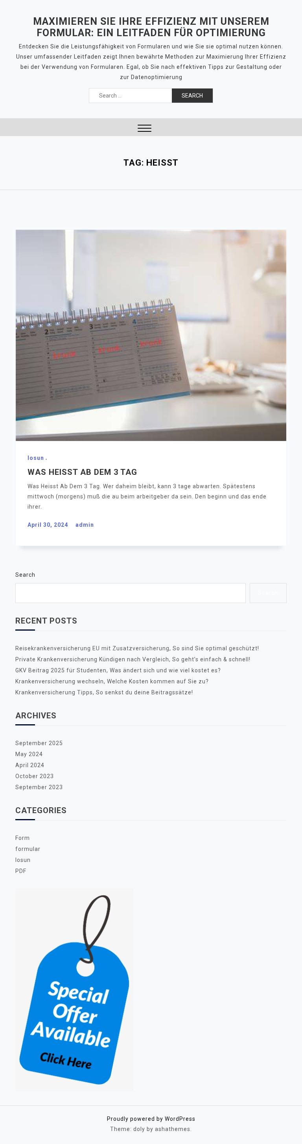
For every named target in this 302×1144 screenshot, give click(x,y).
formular (28, 849)
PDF (20, 871)
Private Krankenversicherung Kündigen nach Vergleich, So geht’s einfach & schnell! (132, 659)
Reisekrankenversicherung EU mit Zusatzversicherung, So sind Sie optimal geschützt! (137, 648)
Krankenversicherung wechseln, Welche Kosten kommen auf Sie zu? (112, 681)
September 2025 (39, 743)
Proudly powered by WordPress (151, 1119)
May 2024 (29, 754)
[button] (144, 129)
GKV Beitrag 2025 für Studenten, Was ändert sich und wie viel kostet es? (118, 670)
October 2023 (34, 776)
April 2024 (29, 765)
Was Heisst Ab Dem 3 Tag (82, 472)
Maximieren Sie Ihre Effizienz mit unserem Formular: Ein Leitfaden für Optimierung (151, 27)
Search (25, 575)
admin (85, 525)
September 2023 (39, 787)
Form (22, 838)
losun (36, 458)
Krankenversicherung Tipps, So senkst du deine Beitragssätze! (104, 692)
